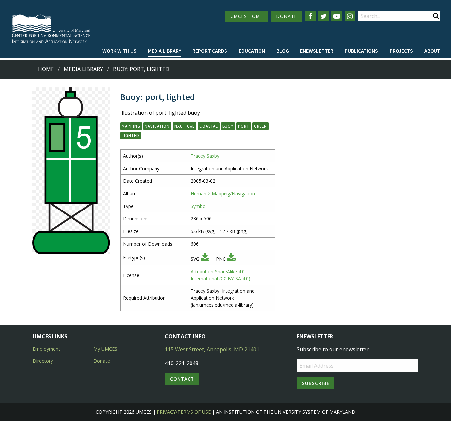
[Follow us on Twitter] (323, 16)
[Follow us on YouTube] (336, 16)
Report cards (209, 50)
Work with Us (119, 50)
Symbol (199, 206)
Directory (43, 361)
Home (46, 69)
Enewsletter (316, 50)
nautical (184, 126)
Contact (182, 379)
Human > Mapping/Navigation (223, 193)
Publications (361, 50)
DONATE (286, 16)
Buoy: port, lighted (141, 69)
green (260, 126)
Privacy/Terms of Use (184, 412)
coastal (208, 126)
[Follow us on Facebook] (310, 16)
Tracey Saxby (205, 156)
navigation (157, 126)
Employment (46, 349)
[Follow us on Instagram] (350, 16)
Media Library (164, 50)
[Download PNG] (231, 259)
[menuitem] (119, 51)
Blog (282, 50)
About (432, 50)
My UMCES (105, 349)
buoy (227, 126)
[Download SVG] (205, 259)
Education (252, 50)
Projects (401, 50)
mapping (131, 126)
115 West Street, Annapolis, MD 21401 (212, 349)
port (243, 126)
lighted (130, 135)
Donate (101, 361)
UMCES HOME (246, 16)
